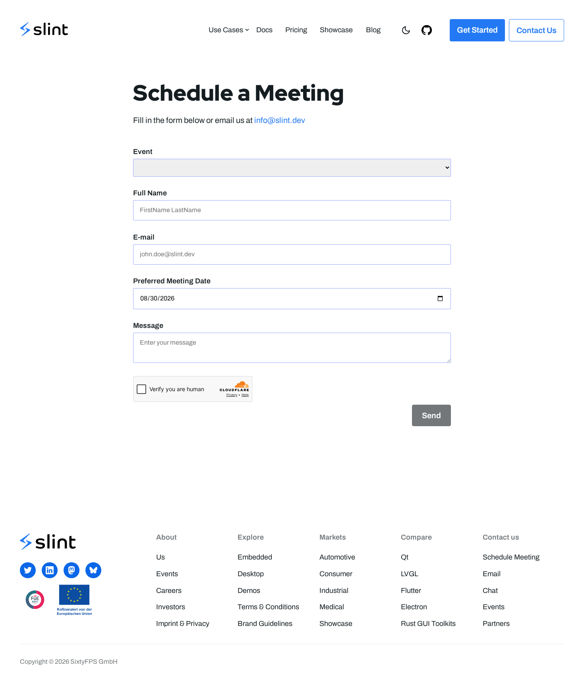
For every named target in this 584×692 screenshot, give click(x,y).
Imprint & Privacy (182, 624)
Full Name (150, 193)
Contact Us (536, 30)
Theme (406, 30)
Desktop (251, 574)
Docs (264, 30)
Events (167, 574)
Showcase (336, 30)
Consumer (335, 574)
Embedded (255, 557)
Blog (373, 30)
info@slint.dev (279, 120)
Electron (414, 607)
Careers (169, 591)
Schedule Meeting (511, 557)
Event (143, 152)
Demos (249, 591)
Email (492, 574)
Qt (404, 557)
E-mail (144, 237)
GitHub (426, 30)
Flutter (411, 591)
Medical (331, 607)
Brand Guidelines (265, 624)
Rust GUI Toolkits (428, 624)
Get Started (477, 29)
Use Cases (226, 30)
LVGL (409, 574)
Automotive (337, 557)
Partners (496, 624)
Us (160, 557)
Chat (490, 591)
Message (148, 325)
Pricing (296, 30)
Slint (44, 30)
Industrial (333, 591)
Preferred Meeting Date (172, 281)
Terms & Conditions (268, 607)
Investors (170, 607)
